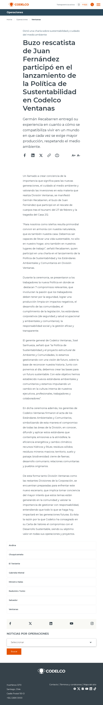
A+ (74, 155)
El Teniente (14, 563)
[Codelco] (19, 4)
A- (78, 155)
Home (9, 19)
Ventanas (36, 19)
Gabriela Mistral (16, 573)
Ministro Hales (16, 582)
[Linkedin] (33, 155)
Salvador (13, 600)
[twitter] (30, 624)
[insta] (92, 624)
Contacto (53, 684)
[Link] (49, 155)
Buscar (14, 651)
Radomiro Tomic (17, 591)
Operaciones (22, 19)
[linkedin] (50, 624)
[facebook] (10, 624)
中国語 (84, 5)
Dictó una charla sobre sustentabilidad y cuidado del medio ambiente (51, 33)
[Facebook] (25, 155)
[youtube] (71, 624)
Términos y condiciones (71, 684)
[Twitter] (41, 155)
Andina (12, 545)
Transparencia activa (66, 4)
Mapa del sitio (89, 684)
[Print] (57, 155)
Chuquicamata (16, 554)
